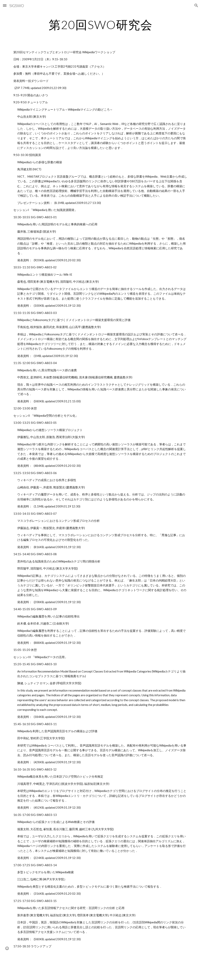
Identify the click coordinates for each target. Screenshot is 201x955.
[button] (4, 5)
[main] (100, 25)
